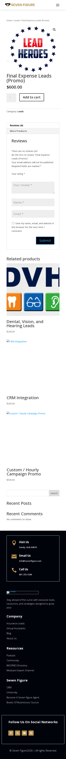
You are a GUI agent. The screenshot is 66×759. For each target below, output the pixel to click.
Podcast (11, 655)
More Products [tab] (18, 130)
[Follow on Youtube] (24, 733)
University (12, 692)
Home (9, 20)
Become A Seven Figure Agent (23, 697)
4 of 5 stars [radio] (27, 178)
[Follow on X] (17, 733)
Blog (9, 633)
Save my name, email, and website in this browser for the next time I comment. (33, 227)
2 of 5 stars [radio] (18, 178)
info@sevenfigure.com (30, 560)
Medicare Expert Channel (20, 670)
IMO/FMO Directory (17, 665)
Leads (17, 20)
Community (13, 660)
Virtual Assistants (16, 628)
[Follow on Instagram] (31, 733)
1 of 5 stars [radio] (13, 178)
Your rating (18, 173)
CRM (9, 687)
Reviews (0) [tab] (16, 125)
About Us (12, 638)
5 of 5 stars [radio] (31, 178)
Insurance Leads (16, 623)
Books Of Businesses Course (23, 702)
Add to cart (32, 97)
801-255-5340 (25, 574)
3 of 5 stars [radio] (22, 178)
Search (54, 493)
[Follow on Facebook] (10, 733)
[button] (54, 29)
